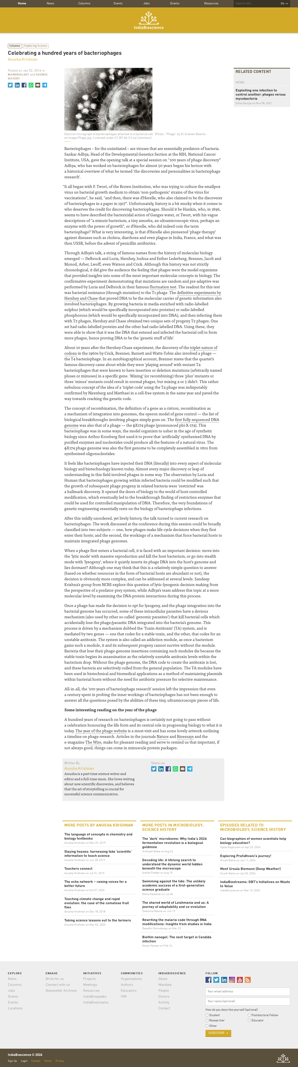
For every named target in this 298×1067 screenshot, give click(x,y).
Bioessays (185, 736)
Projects (89, 979)
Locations (15, 1008)
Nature (163, 736)
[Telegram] (44, 85)
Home (22, 3)
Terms (48, 1061)
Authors (127, 985)
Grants (174, 3)
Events (118, 3)
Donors (164, 996)
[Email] (37, 85)
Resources (211, 3)
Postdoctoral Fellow (265, 1015)
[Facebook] (24, 85)
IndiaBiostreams (95, 1002)
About (162, 979)
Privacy (60, 1061)
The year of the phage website (101, 730)
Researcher (217, 1020)
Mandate (164, 985)
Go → (284, 3)
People (163, 991)
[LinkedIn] (17, 85)
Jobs (146, 3)
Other (213, 1025)
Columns (84, 3)
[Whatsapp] (30, 85)
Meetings (90, 985)
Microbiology (18, 75)
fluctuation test (163, 287)
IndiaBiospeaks (95, 996)
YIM (124, 996)
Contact (164, 1008)
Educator (258, 1020)
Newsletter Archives (61, 991)
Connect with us (58, 985)
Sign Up (12, 1061)
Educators (129, 991)
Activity (163, 1002)
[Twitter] (10, 85)
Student (214, 1015)
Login (24, 1061)
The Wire (93, 742)
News (50, 3)
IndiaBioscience (149, 20)
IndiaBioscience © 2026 (25, 1055)
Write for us (55, 979)
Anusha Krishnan (23, 60)
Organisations (131, 979)
